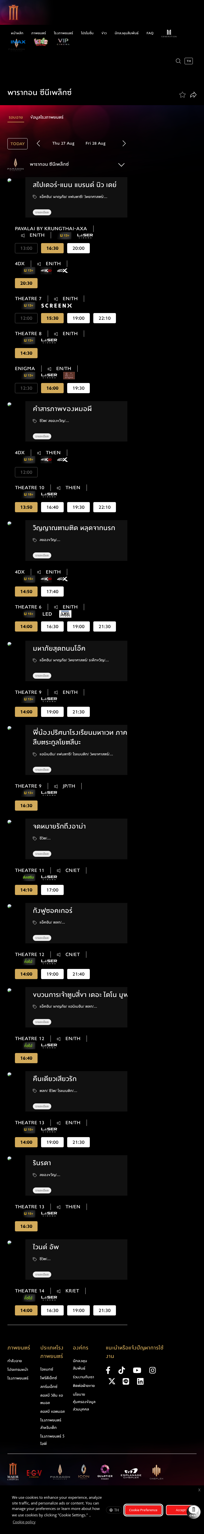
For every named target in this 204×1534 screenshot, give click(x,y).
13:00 (26, 248)
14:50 (26, 591)
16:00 (52, 388)
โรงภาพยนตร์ (63, 33)
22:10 (105, 318)
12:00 (26, 318)
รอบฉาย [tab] (16, 117)
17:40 (52, 591)
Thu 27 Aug (63, 143)
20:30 (26, 283)
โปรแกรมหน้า (17, 1369)
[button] (124, 143)
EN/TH (36, 235)
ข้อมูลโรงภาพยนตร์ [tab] (46, 117)
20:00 (78, 248)
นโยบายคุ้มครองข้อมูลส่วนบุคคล (84, 1402)
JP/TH (68, 786)
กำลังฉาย (14, 1361)
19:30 (78, 388)
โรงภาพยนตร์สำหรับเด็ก (50, 1423)
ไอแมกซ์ (46, 1369)
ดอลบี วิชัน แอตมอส (51, 1399)
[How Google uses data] (38, 1522)
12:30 (26, 388)
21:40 (78, 974)
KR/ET (71, 1291)
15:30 (52, 318)
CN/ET (72, 870)
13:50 (26, 507)
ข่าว (104, 33)
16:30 (52, 248)
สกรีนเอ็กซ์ (48, 1386)
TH (116, 1509)
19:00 (78, 318)
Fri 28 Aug (95, 143)
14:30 (26, 353)
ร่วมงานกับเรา (83, 1377)
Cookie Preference (143, 1510)
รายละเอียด (42, 212)
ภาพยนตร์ (38, 33)
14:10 (26, 890)
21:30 (105, 626)
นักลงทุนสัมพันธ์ (127, 33)
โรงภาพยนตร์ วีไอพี (52, 1440)
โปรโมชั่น (87, 33)
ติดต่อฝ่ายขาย (84, 1385)
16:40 (52, 507)
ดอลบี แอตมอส (52, 1411)
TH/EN (52, 452)
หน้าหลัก (17, 33)
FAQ (150, 33)
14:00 (26, 626)
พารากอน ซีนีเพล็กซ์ (49, 164)
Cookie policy (24, 1521)
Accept (181, 1510)
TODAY (17, 144)
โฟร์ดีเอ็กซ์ (48, 1378)
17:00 (52, 890)
